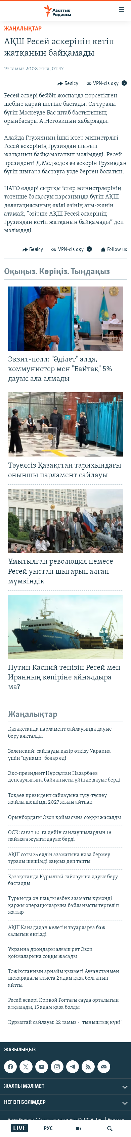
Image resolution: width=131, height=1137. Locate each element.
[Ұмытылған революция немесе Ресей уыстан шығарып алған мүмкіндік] (65, 521)
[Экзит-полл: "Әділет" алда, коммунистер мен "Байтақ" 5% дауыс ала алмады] (65, 319)
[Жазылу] (103, 1066)
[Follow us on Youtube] (41, 1066)
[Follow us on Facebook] (10, 1066)
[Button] (67, 83)
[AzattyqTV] (79, 1128)
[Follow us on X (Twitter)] (25, 1066)
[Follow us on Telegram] (72, 1066)
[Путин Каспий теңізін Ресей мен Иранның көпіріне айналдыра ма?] (65, 627)
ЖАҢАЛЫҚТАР (23, 29)
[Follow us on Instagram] (57, 1066)
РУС (48, 1128)
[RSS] (88, 1066)
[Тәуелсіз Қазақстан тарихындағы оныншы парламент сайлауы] (65, 424)
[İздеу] (110, 1128)
